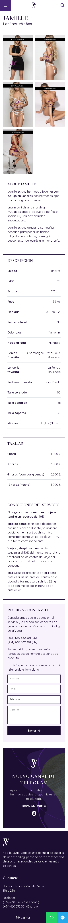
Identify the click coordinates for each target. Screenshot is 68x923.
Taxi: (10, 573)
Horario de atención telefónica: (23, 886)
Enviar (32, 730)
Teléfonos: (9, 898)
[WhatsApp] (51, 917)
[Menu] (5, 5)
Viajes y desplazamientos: (25, 548)
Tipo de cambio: (18, 524)
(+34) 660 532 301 (14, 902)
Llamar (25, 917)
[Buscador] (62, 5)
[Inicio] (34, 5)
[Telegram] (62, 917)
